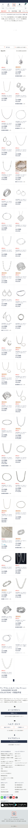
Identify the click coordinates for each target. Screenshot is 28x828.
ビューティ (25, 11)
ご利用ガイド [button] (21, 727)
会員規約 (17, 791)
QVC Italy (22, 819)
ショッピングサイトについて (21, 763)
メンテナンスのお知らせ (6, 773)
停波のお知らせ (4, 771)
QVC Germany (16, 819)
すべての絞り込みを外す (21, 50)
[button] (2, 5)
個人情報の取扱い (18, 787)
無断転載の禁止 (4, 775)
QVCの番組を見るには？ (20, 765)
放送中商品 (14, 11)
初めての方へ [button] (7, 727)
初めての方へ (18, 753)
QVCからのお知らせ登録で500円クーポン (13, 716)
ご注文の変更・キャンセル (13, 744)
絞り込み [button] (8, 47)
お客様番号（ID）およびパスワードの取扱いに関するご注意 (7, 767)
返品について (18, 760)
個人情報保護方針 (18, 785)
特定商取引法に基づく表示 (20, 789)
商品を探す (4, 11)
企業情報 (3, 785)
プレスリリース (4, 789)
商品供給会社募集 (4, 791)
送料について (18, 756)
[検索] (25, 8)
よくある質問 (10, 730)
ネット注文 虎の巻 (18, 730)
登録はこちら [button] (14, 713)
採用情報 (3, 787)
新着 (20, 11)
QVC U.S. (6, 819)
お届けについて (18, 758)
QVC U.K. (10, 819)
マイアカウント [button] (14, 741)
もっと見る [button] (13, 826)
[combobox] (12, 8)
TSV (9, 11)
